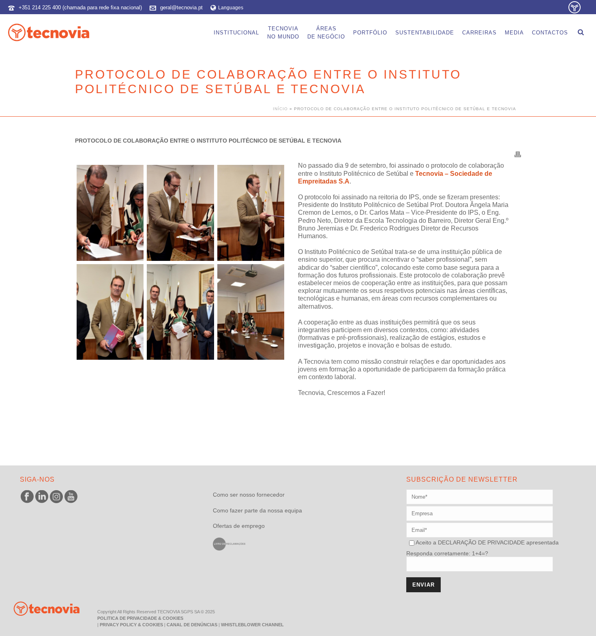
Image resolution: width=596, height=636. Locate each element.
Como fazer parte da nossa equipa (257, 510)
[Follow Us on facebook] (27, 497)
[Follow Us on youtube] (70, 497)
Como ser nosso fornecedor (249, 494)
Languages (230, 8)
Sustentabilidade (424, 33)
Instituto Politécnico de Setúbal (363, 173)
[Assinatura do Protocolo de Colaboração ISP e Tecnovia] (110, 212)
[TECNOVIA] (40, 608)
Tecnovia (317, 361)
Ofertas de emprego (239, 526)
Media (514, 33)
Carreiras (479, 33)
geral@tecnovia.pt (181, 7)
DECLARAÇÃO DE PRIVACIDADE (480, 542)
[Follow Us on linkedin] (41, 497)
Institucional (236, 33)
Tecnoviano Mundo (283, 33)
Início (280, 109)
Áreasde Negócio (326, 33)
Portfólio (370, 33)
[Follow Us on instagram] (56, 497)
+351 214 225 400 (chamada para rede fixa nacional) (80, 7)
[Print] (518, 154)
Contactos (550, 33)
